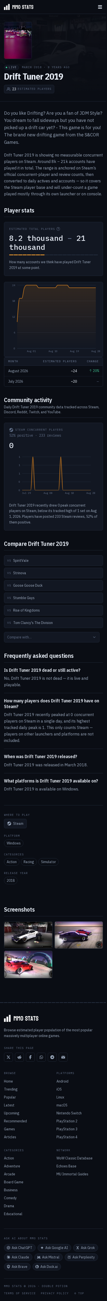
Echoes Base (66, 1166)
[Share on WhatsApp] (41, 1057)
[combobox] (51, 637)
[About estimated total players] (58, 229)
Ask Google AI (56, 1248)
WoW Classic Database (74, 1158)
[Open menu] (100, 7)
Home (8, 1081)
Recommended (15, 1121)
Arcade (9, 1174)
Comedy (10, 1198)
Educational (13, 1214)
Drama (9, 1206)
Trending (11, 1089)
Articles (10, 1137)
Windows (14, 843)
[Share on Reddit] (19, 1057)
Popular (10, 1097)
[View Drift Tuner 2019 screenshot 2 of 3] (78, 935)
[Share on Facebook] (30, 1057)
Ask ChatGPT (22, 1248)
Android (62, 1081)
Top (81, 1293)
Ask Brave (19, 1266)
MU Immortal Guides (72, 1174)
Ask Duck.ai (49, 1266)
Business (11, 1190)
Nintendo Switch (69, 1113)
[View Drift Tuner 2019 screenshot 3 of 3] (28, 964)
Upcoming (11, 1113)
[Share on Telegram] (52, 1057)
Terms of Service (20, 1293)
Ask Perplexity (83, 1257)
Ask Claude (20, 1257)
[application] (53, 319)
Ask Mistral (50, 1257)
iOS (59, 1089)
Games (9, 1129)
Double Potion (55, 1286)
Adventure (12, 1166)
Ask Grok (88, 1248)
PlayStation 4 (66, 1137)
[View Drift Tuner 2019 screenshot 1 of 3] (28, 935)
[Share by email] (63, 1057)
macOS (61, 1105)
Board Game (13, 1182)
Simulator (48, 862)
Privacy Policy (55, 1293)
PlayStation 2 (66, 1121)
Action (12, 862)
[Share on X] (8, 1057)
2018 (11, 880)
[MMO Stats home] (16, 7)
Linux (60, 1097)
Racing (29, 862)
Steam (18, 823)
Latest (9, 1105)
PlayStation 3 (66, 1129)
